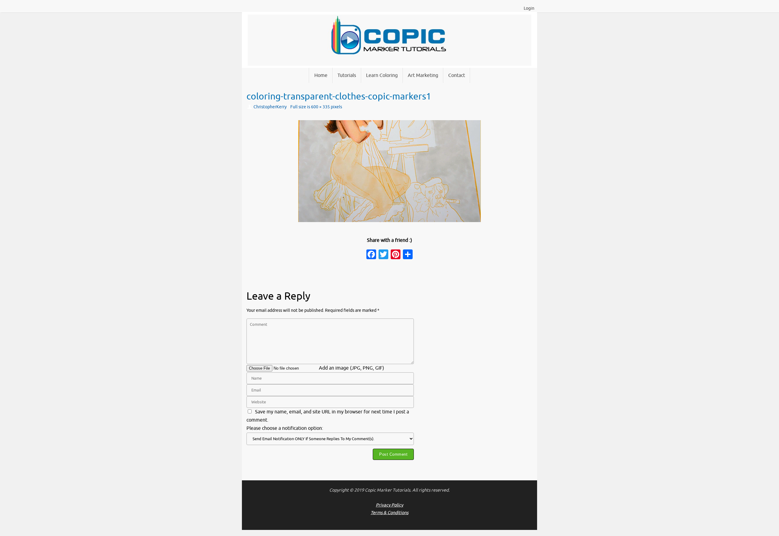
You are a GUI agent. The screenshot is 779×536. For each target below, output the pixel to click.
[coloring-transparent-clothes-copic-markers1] (389, 171)
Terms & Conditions (389, 512)
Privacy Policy (389, 505)
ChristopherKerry (270, 107)
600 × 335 (320, 107)
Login (529, 8)
